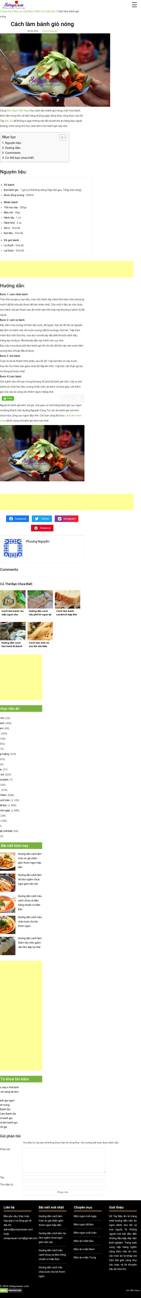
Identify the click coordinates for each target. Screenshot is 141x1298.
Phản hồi (5, 1149)
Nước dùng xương (14, 195)
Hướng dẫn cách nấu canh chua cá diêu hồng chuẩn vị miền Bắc (30, 903)
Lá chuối (8, 245)
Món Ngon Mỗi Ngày (18, 110)
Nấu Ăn (9, 120)
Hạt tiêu (8, 233)
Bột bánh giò (11, 189)
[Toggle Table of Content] (61, 137)
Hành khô (9, 222)
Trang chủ (6, 11)
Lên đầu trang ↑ (133, 1290)
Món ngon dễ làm (84, 1224)
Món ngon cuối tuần (85, 1232)
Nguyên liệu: (13, 143)
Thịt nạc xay (11, 207)
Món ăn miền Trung (85, 1257)
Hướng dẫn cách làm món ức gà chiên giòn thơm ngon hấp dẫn (30, 860)
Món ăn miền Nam (84, 1249)
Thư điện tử (6, 1184)
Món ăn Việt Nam (23, 11)
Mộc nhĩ (8, 212)
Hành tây (9, 217)
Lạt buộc (9, 250)
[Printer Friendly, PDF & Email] (8, 399)
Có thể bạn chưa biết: (19, 158)
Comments (13, 153)
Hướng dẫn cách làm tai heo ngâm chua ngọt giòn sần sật (30, 879)
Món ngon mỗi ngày (85, 1216)
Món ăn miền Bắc (45, 11)
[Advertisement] (67, 269)
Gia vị (7, 227)
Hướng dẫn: (13, 148)
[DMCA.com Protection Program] (11, 1292)
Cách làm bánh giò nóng (42, 24)
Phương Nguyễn (49, 31)
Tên (2, 1177)
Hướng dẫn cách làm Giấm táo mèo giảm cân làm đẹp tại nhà (30, 943)
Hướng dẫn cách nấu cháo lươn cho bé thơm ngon (30, 921)
